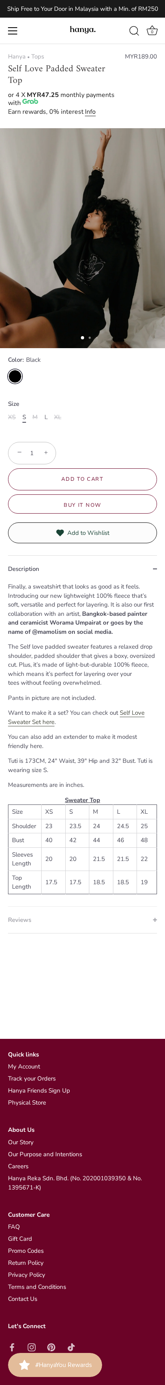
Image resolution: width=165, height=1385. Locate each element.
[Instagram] (32, 1347)
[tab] (82, 744)
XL (57, 417)
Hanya (17, 56)
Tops (37, 56)
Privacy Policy (26, 1275)
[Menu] (13, 31)
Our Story (21, 1142)
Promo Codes (26, 1251)
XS (12, 417)
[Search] (134, 32)
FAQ (14, 1227)
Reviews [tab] (19, 920)
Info (90, 111)
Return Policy (26, 1263)
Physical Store (27, 1103)
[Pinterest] (51, 1347)
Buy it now (82, 505)
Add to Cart (82, 479)
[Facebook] (12, 1347)
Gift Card (20, 1239)
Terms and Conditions (37, 1287)
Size (13, 403)
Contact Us (22, 1299)
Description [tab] (23, 569)
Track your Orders (32, 1079)
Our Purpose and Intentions (45, 1154)
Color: (24, 359)
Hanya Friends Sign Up (39, 1091)
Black (15, 376)
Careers (18, 1166)
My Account (24, 1066)
